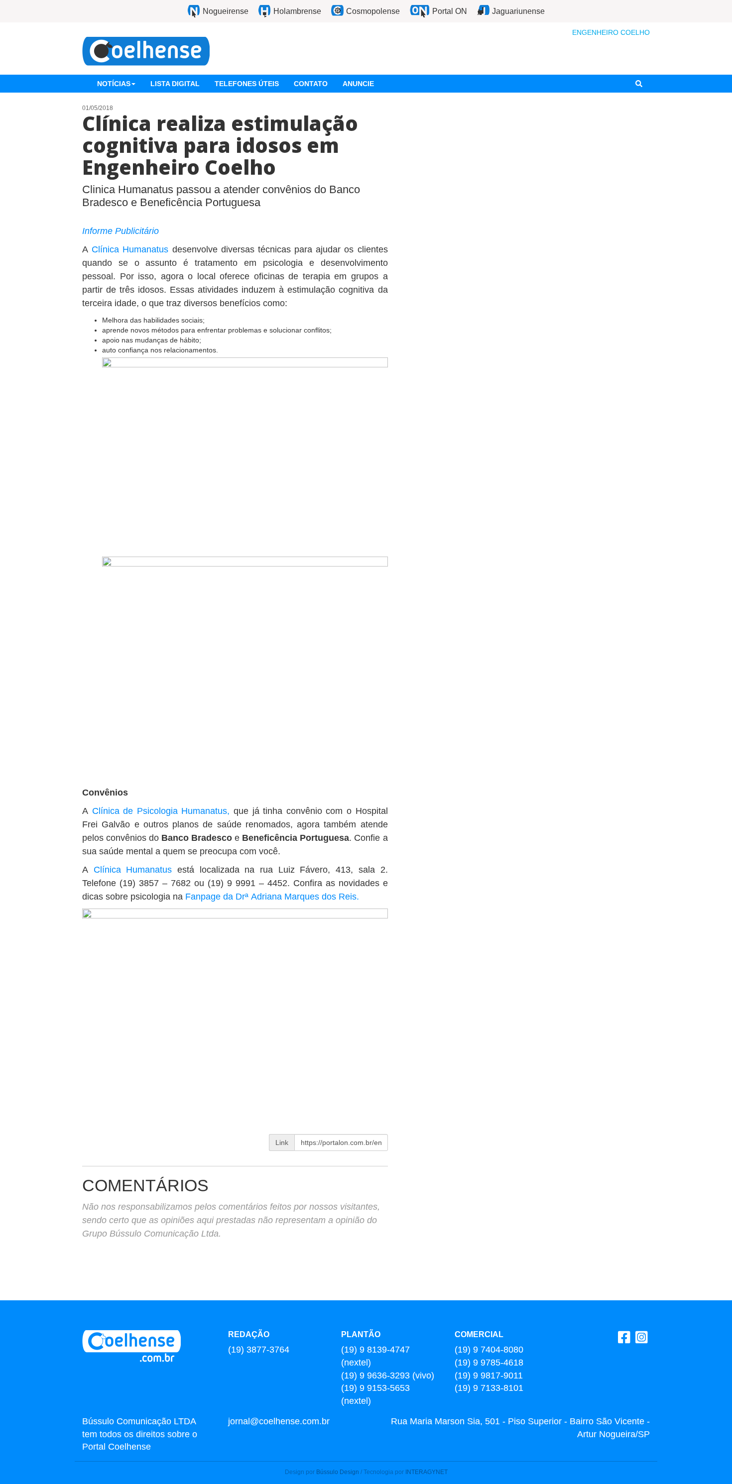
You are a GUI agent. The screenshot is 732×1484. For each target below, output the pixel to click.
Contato (311, 84)
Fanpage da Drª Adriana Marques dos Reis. (273, 897)
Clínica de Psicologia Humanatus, (161, 811)
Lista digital (175, 84)
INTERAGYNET (426, 1472)
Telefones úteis (247, 84)
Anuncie (358, 84)
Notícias (113, 84)
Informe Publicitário (120, 231)
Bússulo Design (337, 1472)
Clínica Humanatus (130, 249)
